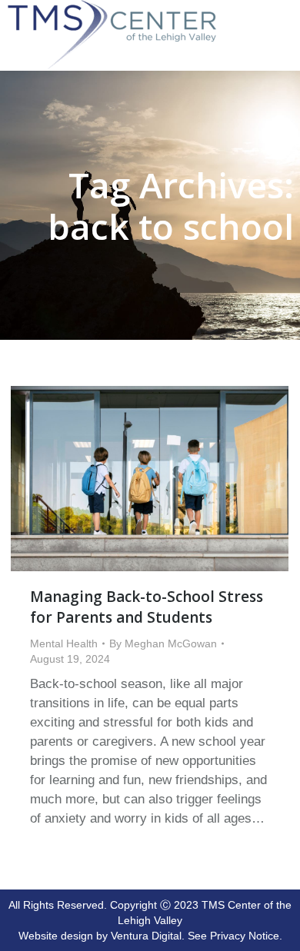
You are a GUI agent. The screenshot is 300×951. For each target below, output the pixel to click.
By (163, 643)
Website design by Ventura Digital (100, 935)
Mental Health (64, 643)
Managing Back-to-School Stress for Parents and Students (146, 607)
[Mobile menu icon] (284, 9)
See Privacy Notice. (235, 935)
